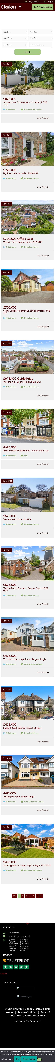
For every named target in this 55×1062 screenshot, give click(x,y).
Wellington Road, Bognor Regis (18, 796)
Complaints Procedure (36, 1016)
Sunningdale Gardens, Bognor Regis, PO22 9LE (27, 865)
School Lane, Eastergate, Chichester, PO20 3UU (25, 103)
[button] (20, 7)
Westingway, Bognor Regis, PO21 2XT (22, 381)
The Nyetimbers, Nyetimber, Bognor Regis (24, 659)
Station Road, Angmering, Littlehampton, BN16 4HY (26, 312)
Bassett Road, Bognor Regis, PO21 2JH (22, 728)
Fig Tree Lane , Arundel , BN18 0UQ (20, 173)
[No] (39, 1059)
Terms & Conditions (27, 1012)
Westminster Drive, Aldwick (17, 519)
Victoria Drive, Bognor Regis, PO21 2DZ (22, 242)
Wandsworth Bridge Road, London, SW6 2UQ (26, 450)
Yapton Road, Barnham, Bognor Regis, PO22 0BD (25, 589)
